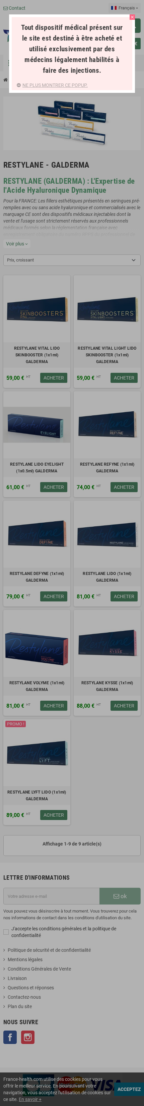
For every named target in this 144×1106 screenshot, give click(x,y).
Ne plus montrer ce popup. (55, 85)
